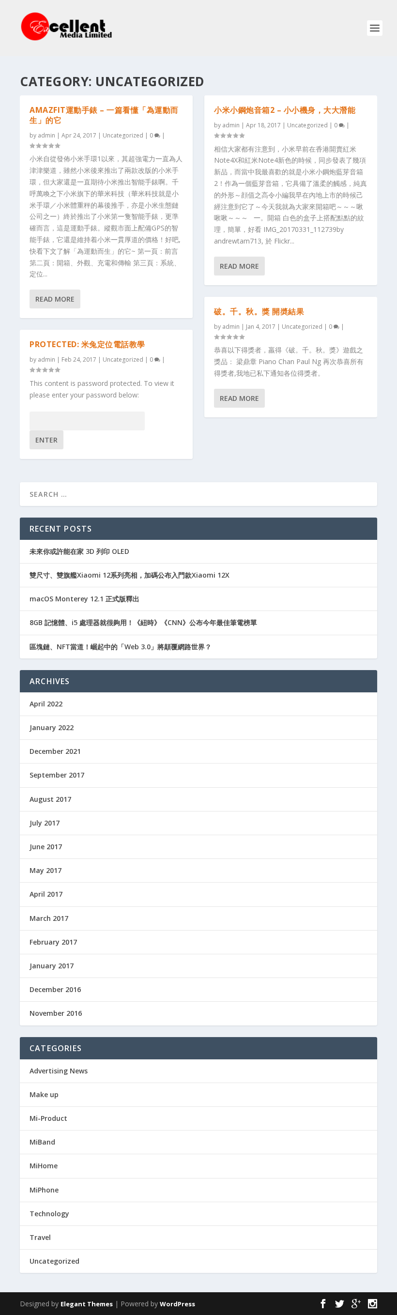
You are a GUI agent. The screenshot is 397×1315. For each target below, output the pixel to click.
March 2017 (49, 918)
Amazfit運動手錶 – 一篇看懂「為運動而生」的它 (104, 115)
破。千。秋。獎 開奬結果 (259, 311)
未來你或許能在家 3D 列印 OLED (79, 551)
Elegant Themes (87, 1304)
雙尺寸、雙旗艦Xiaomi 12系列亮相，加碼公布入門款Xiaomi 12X (129, 575)
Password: (46, 421)
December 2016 (55, 989)
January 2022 (52, 727)
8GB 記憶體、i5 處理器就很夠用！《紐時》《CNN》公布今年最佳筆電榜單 (143, 622)
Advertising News (59, 1070)
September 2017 (57, 775)
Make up (44, 1094)
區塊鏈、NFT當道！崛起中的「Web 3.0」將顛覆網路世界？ (121, 646)
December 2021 (55, 751)
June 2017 (46, 846)
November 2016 (56, 1013)
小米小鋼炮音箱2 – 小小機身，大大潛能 (284, 110)
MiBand (42, 1142)
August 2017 (50, 799)
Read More (55, 299)
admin (46, 135)
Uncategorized (123, 135)
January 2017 (52, 965)
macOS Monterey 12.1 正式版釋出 (84, 598)
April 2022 (46, 703)
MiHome (44, 1165)
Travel (40, 1237)
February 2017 (53, 942)
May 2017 (45, 870)
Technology (49, 1213)
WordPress (177, 1304)
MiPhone (44, 1189)
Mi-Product (48, 1118)
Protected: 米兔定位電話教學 (87, 344)
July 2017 (45, 822)
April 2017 (46, 894)
